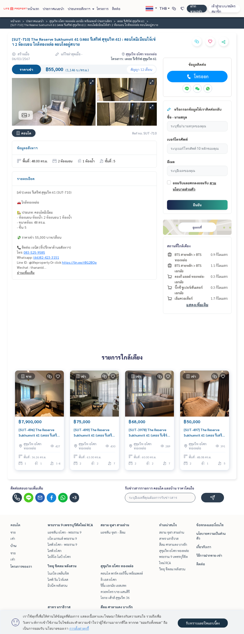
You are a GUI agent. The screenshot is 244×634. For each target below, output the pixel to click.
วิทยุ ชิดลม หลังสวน (62, 566)
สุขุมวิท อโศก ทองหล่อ (117, 566)
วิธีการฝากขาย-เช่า (209, 555)
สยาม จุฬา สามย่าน (115, 525)
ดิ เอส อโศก (109, 579)
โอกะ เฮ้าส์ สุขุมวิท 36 (115, 597)
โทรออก (201, 76)
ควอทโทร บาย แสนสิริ (115, 591)
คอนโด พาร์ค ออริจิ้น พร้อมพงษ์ (122, 573)
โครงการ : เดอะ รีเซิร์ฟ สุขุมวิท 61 (134, 59)
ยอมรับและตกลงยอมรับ (191, 183)
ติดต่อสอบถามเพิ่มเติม (26, 488)
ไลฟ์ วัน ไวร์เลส (58, 579)
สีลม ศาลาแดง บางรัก (117, 607)
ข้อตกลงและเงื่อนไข (210, 525)
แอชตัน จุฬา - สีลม (113, 532)
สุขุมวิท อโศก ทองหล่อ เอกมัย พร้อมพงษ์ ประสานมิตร (80, 21)
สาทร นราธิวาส (59, 607)
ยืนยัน (197, 205)
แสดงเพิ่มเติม (197, 304)
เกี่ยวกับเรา (203, 547)
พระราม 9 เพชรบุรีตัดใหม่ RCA (70, 525)
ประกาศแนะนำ (53, 8)
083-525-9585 (34, 252)
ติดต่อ (116, 8)
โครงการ (102, 8)
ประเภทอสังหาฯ (79, 8)
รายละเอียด (26, 178)
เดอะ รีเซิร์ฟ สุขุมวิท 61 (131, 21)
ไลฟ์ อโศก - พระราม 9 (62, 544)
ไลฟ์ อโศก (54, 550)
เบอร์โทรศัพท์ (177, 139)
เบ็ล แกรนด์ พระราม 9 (62, 538)
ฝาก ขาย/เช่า (196, 8)
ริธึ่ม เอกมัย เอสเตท (113, 585)
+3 (74, 497)
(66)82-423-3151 (46, 257)
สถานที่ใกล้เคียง (179, 246)
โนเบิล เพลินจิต (58, 573)
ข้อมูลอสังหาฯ (27, 148)
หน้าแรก (33, 8)
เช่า (12, 538)
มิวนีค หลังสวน (57, 585)
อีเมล (171, 162)
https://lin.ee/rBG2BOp (79, 262)
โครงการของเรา (21, 566)
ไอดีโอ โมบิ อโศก (59, 556)
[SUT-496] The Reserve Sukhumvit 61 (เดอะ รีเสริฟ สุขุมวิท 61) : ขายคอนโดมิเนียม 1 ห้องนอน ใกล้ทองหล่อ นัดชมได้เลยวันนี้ (39, 433)
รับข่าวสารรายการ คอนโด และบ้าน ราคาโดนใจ (159, 488)
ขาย (13, 532)
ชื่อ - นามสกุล (177, 117)
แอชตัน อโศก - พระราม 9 (64, 532)
